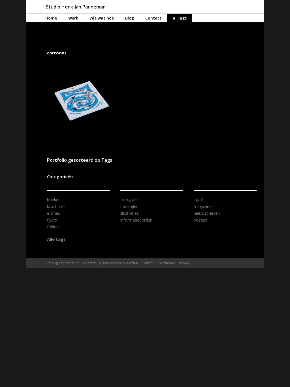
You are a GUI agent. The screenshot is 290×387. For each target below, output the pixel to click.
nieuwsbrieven (207, 213)
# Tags (180, 18)
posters (201, 220)
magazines (204, 206)
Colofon (148, 263)
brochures (56, 206)
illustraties (129, 213)
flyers (52, 220)
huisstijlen (129, 206)
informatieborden (136, 220)
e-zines (53, 213)
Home (51, 18)
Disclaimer (166, 263)
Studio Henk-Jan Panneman (76, 7)
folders (53, 226)
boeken (54, 199)
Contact (153, 18)
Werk (73, 18)
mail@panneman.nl (63, 263)
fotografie (129, 199)
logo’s (199, 199)
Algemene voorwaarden (118, 263)
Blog (129, 18)
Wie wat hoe (101, 18)
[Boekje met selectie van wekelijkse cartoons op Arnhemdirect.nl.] (81, 101)
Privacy (184, 263)
